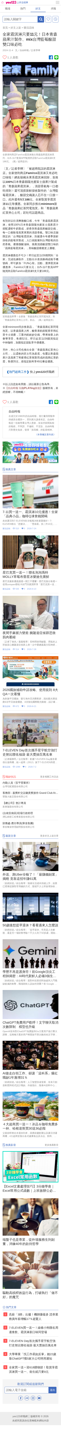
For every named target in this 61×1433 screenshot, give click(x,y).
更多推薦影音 (51, 1145)
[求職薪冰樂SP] (30, 462)
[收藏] (48, 19)
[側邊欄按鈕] (57, 2)
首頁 (5, 27)
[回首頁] (8, 2)
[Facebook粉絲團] (51, 57)
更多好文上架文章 (49, 836)
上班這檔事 (22, 2)
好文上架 (16, 27)
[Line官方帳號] (56, 57)
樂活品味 (29, 27)
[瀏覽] (55, 19)
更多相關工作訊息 (49, 777)
